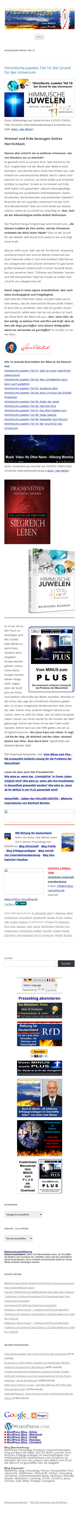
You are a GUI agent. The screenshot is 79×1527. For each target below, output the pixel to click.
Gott (29, 926)
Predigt (14, 922)
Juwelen (37, 930)
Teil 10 (37, 935)
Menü (39, 36)
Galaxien (21, 926)
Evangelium (25, 917)
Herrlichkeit (47, 926)
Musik (65, 930)
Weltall (58, 935)
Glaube (51, 917)
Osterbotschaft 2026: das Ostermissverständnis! (30, 1305)
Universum (48, 935)
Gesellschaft (39, 917)
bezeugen (64, 922)
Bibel (69, 913)
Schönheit (9, 935)
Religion (23, 922)
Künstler (47, 930)
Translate (51, 990)
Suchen (8, 958)
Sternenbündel (25, 935)
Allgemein (60, 913)
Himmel (59, 926)
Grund (36, 926)
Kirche (59, 917)
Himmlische (25, 930)
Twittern (9, 904)
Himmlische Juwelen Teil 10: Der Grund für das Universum (37, 70)
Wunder (67, 935)
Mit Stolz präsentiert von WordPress (48, 1502)
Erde (12, 926)
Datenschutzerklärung (15, 1502)
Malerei (57, 930)
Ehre (6, 926)
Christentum (11, 917)
